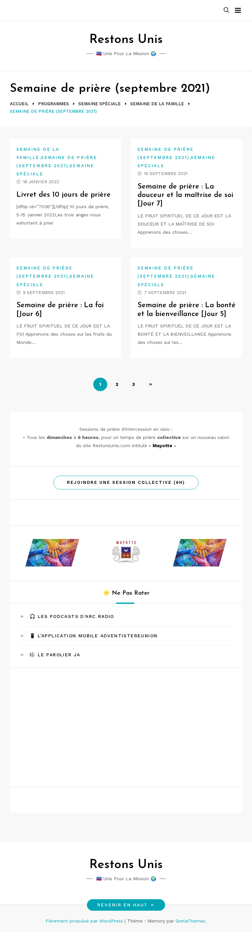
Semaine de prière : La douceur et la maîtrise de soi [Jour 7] (185, 195)
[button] (226, 10)
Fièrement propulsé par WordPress (85, 920)
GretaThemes (190, 920)
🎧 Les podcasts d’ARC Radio (72, 616)
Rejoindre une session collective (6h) (126, 482)
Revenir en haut (122, 904)
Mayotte (162, 445)
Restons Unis (126, 39)
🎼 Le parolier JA (55, 654)
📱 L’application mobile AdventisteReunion (94, 635)
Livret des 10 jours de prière (63, 195)
